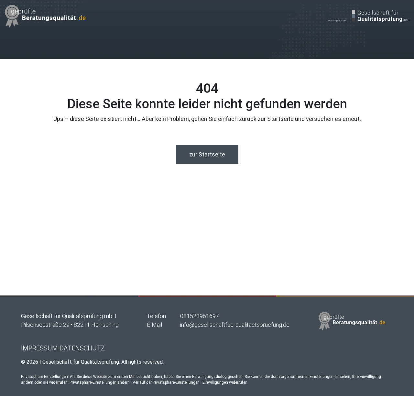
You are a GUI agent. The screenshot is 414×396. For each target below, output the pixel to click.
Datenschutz (82, 348)
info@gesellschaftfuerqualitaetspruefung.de (234, 324)
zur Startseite (207, 154)
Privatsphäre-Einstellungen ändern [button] (100, 382)
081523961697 (199, 316)
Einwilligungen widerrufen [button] (224, 382)
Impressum (39, 348)
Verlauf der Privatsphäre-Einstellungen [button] (166, 382)
